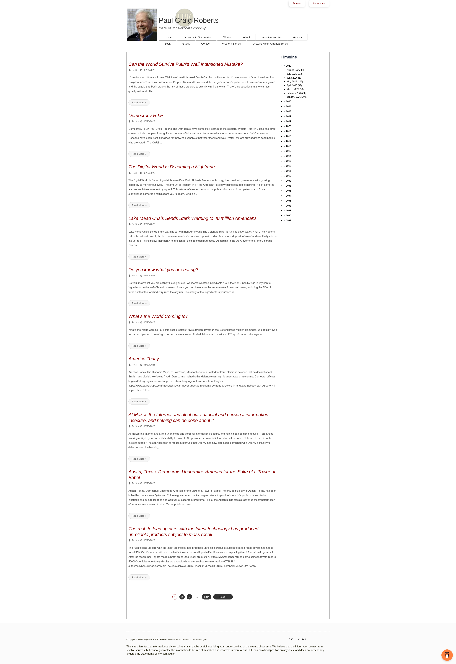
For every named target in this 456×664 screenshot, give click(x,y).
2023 (288, 111)
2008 (288, 185)
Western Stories (231, 43)
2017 (288, 141)
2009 (288, 180)
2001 (288, 210)
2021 (288, 121)
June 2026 (292, 77)
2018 (288, 136)
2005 (288, 190)
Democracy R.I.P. (146, 115)
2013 (288, 161)
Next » (223, 596)
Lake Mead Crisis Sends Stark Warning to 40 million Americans (192, 218)
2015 (288, 151)
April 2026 (292, 85)
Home (168, 37)
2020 (288, 126)
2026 (288, 66)
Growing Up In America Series (270, 43)
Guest (186, 43)
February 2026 (294, 93)
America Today (143, 358)
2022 (288, 116)
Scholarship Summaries (197, 37)
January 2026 (294, 97)
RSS (291, 639)
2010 (288, 176)
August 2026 (293, 70)
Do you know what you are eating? (163, 269)
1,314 (206, 596)
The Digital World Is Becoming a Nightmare (172, 166)
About (246, 37)
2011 (288, 171)
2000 (288, 215)
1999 (288, 220)
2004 (288, 195)
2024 (288, 106)
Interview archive (271, 37)
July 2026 (292, 74)
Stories (227, 37)
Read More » (139, 102)
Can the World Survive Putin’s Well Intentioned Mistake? (185, 64)
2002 (288, 205)
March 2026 (293, 89)
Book (168, 43)
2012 (288, 166)
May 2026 (292, 81)
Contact (205, 43)
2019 (288, 131)
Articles (297, 37)
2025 (288, 101)
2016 (288, 146)
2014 (288, 156)
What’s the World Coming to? (158, 316)
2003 (288, 200)
